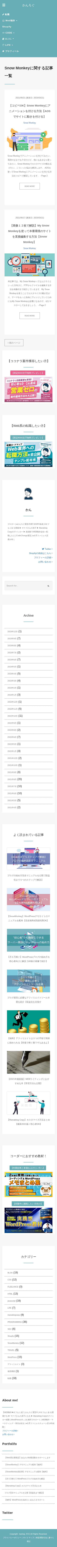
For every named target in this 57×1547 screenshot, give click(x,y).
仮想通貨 (11, 1371)
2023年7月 (12, 653)
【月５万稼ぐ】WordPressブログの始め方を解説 (25, 1479)
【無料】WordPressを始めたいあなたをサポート (25, 1500)
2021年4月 (12, 807)
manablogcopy (14, 1315)
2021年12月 (13, 758)
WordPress (12, 1357)
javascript (12, 1301)
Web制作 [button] (10, 20)
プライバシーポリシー (12, 1538)
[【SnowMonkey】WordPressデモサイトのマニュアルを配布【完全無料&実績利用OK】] (28, 899)
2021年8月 (12, 779)
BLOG (10, 1273)
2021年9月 (12, 772)
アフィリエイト (14, 1364)
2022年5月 (12, 744)
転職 (7, 14)
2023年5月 (12, 667)
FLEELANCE (13, 1287)
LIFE (9, 1308)
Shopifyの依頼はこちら (40, 553)
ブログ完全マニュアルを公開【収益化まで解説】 (25, 1493)
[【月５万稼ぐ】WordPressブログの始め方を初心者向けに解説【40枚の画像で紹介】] (28, 940)
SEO (9, 1329)
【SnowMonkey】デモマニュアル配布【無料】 (24, 1465)
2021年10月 (13, 765)
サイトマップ (28, 1538)
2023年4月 (12, 674)
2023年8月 (12, 646)
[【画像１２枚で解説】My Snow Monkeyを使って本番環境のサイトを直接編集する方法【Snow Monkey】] (30, 264)
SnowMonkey (13, 1343)
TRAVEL (11, 1350)
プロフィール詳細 (43, 557)
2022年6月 (12, 737)
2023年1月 (12, 695)
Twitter (48, 549)
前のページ (14, 343)
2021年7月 (12, 786)
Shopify (6, 26)
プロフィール (11, 51)
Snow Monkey (29, 123)
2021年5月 (12, 800)
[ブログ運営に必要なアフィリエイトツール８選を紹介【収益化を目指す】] (28, 980)
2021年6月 (12, 793)
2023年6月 (12, 660)
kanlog (22, 1534)
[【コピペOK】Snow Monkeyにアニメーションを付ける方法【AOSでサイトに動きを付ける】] (30, 139)
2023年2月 (12, 688)
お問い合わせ (45, 562)
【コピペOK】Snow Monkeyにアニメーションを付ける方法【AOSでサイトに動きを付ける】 (29, 111)
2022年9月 (12, 723)
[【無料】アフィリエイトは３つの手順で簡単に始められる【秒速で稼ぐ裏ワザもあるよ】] (28, 1021)
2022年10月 (13, 716)
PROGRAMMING (15, 1322)
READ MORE (30, 186)
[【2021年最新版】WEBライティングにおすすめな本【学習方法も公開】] (28, 1062)
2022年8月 (12, 730)
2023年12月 (13, 631)
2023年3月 (12, 681)
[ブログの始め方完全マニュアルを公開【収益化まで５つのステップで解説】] (28, 858)
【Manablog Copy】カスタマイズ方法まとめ (23, 1486)
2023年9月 (12, 639)
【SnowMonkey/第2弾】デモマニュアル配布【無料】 (26, 1472)
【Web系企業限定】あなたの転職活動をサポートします (27, 1458)
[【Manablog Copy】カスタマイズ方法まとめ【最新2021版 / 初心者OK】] (28, 1103)
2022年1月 (12, 751)
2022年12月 (13, 702)
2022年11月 (13, 709)
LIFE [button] (8, 45)
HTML (10, 1294)
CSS (9, 1280)
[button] (27, 39)
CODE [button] (9, 33)
